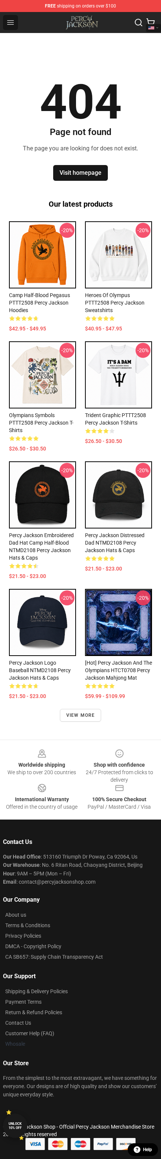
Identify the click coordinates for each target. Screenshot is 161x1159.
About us (15, 915)
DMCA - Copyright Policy (33, 946)
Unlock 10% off (15, 1126)
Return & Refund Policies (33, 1012)
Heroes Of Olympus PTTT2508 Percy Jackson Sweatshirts (115, 302)
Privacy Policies (23, 936)
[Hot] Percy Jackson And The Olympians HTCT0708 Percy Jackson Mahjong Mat (118, 670)
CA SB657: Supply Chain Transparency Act (54, 957)
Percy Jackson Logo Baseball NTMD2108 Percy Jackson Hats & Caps (40, 670)
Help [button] (147, 1149)
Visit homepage (80, 172)
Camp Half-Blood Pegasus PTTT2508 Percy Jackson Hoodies (39, 302)
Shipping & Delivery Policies (36, 991)
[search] (138, 22)
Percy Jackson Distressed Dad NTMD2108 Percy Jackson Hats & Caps (115, 542)
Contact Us (18, 1023)
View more (80, 715)
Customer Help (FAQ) (29, 1033)
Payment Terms (23, 1002)
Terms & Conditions (27, 925)
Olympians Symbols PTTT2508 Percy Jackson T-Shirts (41, 422)
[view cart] (150, 22)
